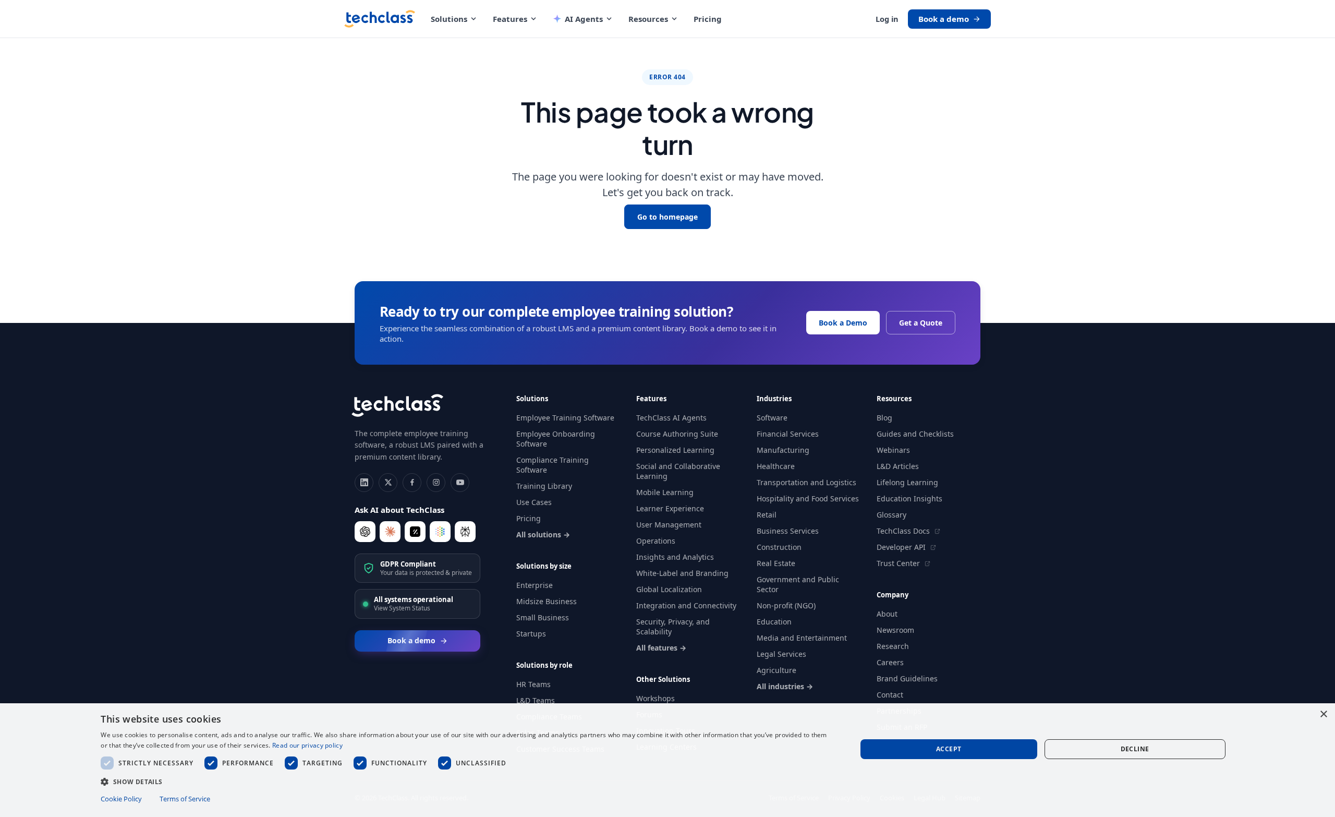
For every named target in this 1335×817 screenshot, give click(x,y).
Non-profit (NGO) (786, 605)
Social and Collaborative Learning (678, 471)
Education (774, 622)
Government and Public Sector (798, 584)
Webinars (893, 450)
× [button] (1323, 714)
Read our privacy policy (307, 745)
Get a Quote (920, 323)
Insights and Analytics (675, 557)
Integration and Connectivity (686, 605)
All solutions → (543, 534)
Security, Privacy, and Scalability (673, 626)
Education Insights (909, 498)
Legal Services (781, 654)
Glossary (891, 515)
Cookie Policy (121, 798)
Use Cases (534, 502)
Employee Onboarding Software (555, 439)
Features (510, 19)
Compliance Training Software (552, 465)
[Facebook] (412, 482)
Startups (531, 634)
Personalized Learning (675, 450)
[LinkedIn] (364, 482)
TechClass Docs (904, 531)
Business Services (788, 531)
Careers (890, 662)
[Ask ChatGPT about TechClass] (365, 531)
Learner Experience (670, 508)
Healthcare (776, 466)
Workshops (655, 698)
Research (893, 646)
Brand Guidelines (907, 678)
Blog (884, 418)
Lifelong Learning (907, 482)
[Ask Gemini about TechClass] (440, 531)
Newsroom (895, 630)
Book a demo (943, 19)
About (887, 614)
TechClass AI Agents (671, 418)
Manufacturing (783, 450)
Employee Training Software (565, 418)
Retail (766, 515)
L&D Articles (898, 466)
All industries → (785, 686)
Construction (779, 547)
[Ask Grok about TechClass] (415, 531)
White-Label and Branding (682, 573)
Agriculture (776, 670)
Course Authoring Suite (677, 434)
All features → (661, 648)
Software (772, 418)
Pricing (708, 19)
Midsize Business (546, 601)
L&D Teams (535, 700)
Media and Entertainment (802, 638)
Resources (648, 19)
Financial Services (788, 434)
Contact (890, 695)
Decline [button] (1135, 748)
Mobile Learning (665, 492)
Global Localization (669, 589)
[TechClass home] (379, 19)
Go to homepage (667, 217)
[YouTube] (460, 482)
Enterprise (534, 585)
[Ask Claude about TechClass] (390, 531)
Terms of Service (185, 798)
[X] (388, 482)
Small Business (542, 617)
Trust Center (899, 563)
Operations (655, 541)
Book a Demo (843, 323)
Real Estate (776, 563)
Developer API (902, 547)
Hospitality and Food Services (808, 498)
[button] (467, 781)
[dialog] (667, 760)
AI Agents (584, 19)
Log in (887, 19)
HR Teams (533, 684)
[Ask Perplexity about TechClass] (465, 531)
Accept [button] (948, 748)
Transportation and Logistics (806, 482)
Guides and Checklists (915, 434)
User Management (668, 525)
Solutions (449, 19)
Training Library (544, 486)
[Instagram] (436, 482)
